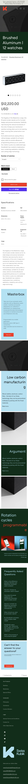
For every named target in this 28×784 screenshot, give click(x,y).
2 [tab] (10, 95)
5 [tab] (17, 95)
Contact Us (6, 722)
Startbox (5, 685)
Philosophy (6, 702)
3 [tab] (13, 95)
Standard (5, 169)
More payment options (14, 193)
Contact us (9, 666)
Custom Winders (7, 709)
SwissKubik (4, 57)
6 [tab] (19, 95)
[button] (24, 8)
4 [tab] (15, 95)
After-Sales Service (8, 725)
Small (13, 169)
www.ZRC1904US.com (9, 771)
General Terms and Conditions (11, 718)
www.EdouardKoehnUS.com (11, 777)
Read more (5, 406)
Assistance (6, 705)
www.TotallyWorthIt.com (10, 774)
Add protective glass (10, 179)
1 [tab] (8, 95)
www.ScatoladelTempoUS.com (11, 767)
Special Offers (7, 692)
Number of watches (8, 156)
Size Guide (5, 174)
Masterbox (6, 689)
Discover (8, 334)
